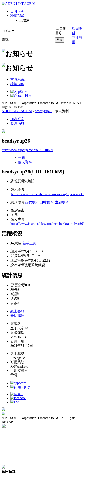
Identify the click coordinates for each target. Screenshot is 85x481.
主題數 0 (61, 202)
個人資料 (25, 162)
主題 (21, 157)
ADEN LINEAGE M (17, 111)
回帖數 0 (46, 202)
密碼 (5, 40)
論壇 (17, 15)
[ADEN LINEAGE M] (18, 3)
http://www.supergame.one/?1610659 (27, 150)
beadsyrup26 (43, 111)
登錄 (59, 39)
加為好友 (17, 119)
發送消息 (17, 123)
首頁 (17, 11)
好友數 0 (31, 202)
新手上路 (29, 243)
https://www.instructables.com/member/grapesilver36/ (47, 194)
